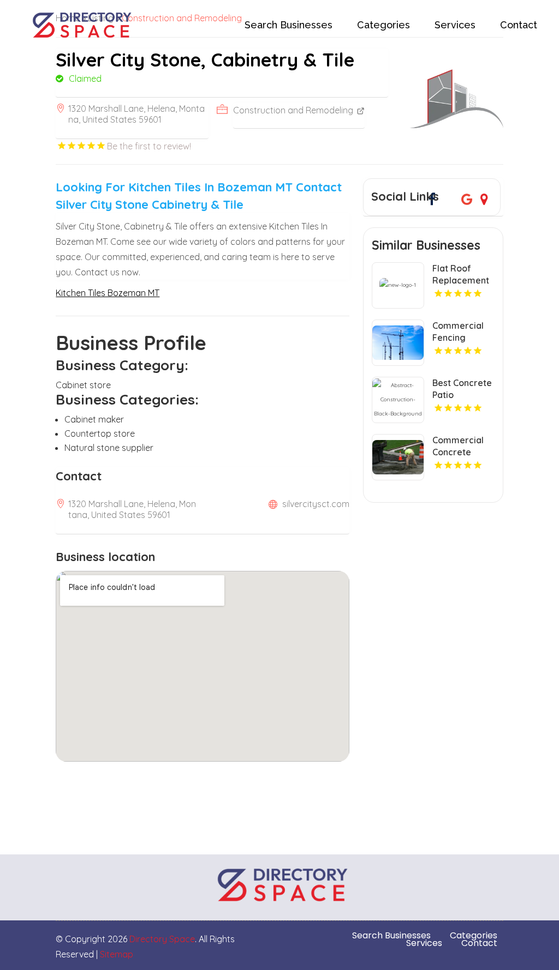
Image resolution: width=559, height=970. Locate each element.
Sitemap (116, 954)
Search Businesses (288, 25)
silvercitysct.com (315, 503)
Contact (518, 25)
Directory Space (162, 938)
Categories (383, 25)
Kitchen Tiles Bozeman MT (107, 292)
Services (455, 25)
